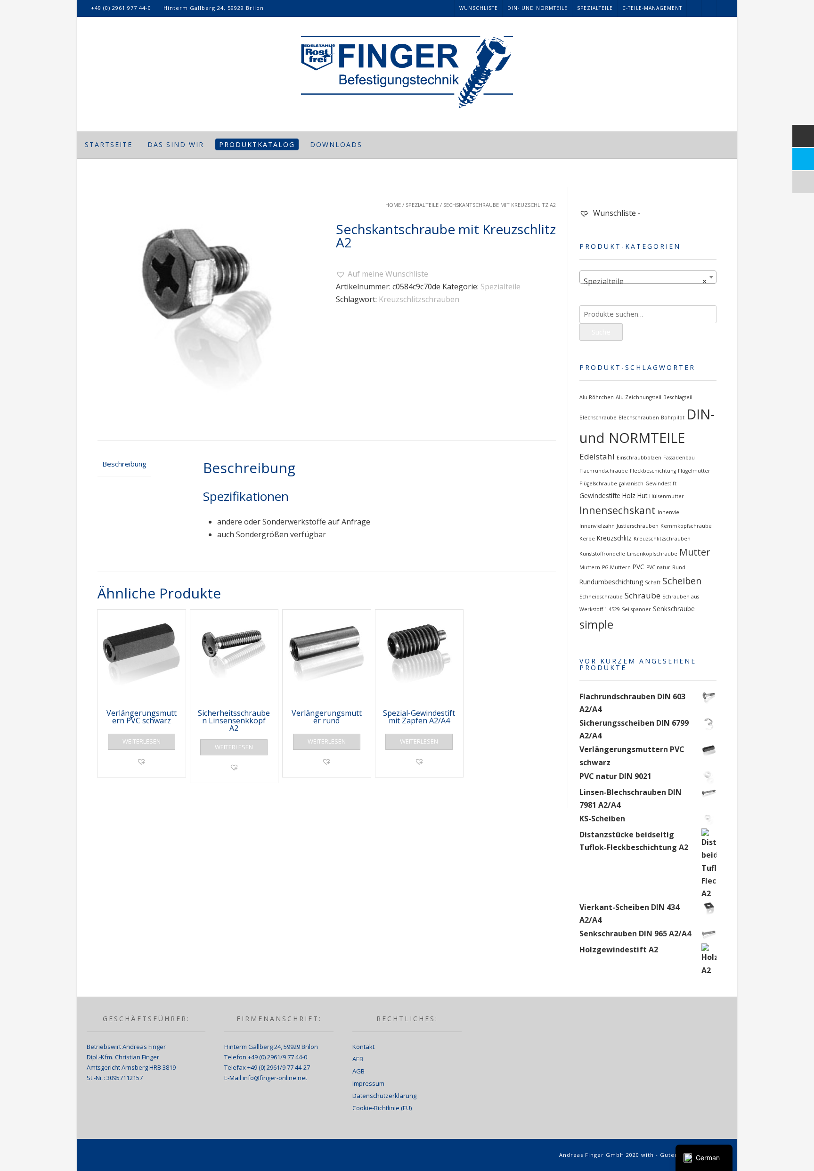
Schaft (652, 582)
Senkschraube (674, 609)
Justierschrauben (638, 526)
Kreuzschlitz (614, 538)
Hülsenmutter (666, 496)
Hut (642, 495)
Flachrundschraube (603, 470)
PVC (638, 567)
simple (596, 624)
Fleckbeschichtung (653, 470)
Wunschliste (478, 8)
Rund (678, 567)
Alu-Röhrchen (596, 397)
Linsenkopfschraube (652, 553)
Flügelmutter (694, 470)
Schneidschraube (601, 596)
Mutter (694, 552)
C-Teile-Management (652, 8)
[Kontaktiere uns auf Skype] (709, 8)
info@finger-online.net (275, 1077)
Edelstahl (597, 456)
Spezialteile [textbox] (645, 281)
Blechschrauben (639, 417)
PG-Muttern (616, 567)
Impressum (368, 1083)
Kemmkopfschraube (686, 526)
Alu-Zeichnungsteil (638, 397)
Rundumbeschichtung (611, 582)
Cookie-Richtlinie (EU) (382, 1108)
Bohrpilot (672, 417)
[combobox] (647, 277)
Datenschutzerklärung (384, 1095)
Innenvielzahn (597, 526)
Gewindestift (660, 483)
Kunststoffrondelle (602, 553)
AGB (358, 1071)
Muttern (589, 567)
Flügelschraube (598, 483)
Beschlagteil (677, 397)
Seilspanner (636, 609)
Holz (628, 495)
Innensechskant (617, 510)
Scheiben (681, 580)
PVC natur (658, 567)
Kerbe (587, 538)
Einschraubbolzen (639, 457)
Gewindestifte (599, 495)
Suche (601, 331)
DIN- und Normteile (537, 8)
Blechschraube (598, 417)
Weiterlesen (141, 741)
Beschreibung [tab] (124, 463)
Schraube (642, 595)
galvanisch (631, 483)
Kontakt (363, 1046)
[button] (382, 274)
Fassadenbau (679, 457)
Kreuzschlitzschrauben (419, 299)
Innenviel (669, 512)
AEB (357, 1059)
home (393, 204)
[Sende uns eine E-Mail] (724, 8)
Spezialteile (595, 8)
